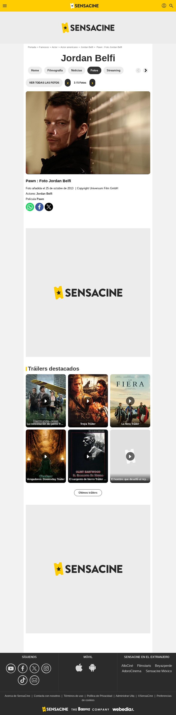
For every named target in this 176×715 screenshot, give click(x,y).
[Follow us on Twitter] (35, 668)
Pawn (40, 199)
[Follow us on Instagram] (46, 668)
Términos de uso (73, 695)
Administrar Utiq (125, 695)
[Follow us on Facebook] (23, 668)
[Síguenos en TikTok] (23, 680)
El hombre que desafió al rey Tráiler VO (130, 479)
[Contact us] (35, 680)
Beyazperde (163, 665)
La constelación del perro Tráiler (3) (46, 423)
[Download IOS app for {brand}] (81, 667)
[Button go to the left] (138, 70)
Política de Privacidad (99, 695)
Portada (32, 47)
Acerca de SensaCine (17, 695)
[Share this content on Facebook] (39, 207)
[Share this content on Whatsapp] (30, 207)
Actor (55, 47)
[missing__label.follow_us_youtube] (11, 668)
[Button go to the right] (145, 70)
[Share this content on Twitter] (49, 207)
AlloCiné (127, 665)
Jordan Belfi (87, 47)
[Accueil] (84, 6)
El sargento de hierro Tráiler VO (88, 479)
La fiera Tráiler (130, 423)
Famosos (44, 47)
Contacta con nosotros (47, 695)
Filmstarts (144, 665)
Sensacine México (159, 671)
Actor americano (69, 47)
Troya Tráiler (88, 423)
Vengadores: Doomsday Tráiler (46, 479)
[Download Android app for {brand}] (94, 667)
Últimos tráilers (88, 492)
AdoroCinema (131, 671)
